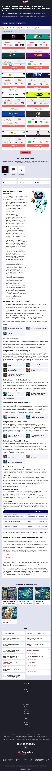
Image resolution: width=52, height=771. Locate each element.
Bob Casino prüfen (38, 127)
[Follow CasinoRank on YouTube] (27, 744)
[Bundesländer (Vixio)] (18, 760)
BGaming (26, 707)
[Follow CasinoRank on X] (24, 744)
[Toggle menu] (2, 1)
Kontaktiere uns (26, 724)
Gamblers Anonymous (10, 559)
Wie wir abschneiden (26, 726)
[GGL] (8, 760)
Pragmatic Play (25, 704)
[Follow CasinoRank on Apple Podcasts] (33, 744)
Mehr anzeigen (25, 152)
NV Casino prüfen (13, 50)
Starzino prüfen (38, 108)
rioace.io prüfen (38, 147)
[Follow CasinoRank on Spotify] (30, 744)
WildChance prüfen (13, 89)
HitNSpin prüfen (38, 69)
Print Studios (26, 711)
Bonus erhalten (13, 47)
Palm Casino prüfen (13, 69)
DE (25, 747)
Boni (26, 687)
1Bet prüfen (38, 50)
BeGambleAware (9, 557)
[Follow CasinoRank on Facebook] (18, 744)
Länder (25, 693)
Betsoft (26, 709)
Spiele (25, 689)
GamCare (8, 554)
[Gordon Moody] (39, 760)
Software (26, 691)
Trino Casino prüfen (38, 89)
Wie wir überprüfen (25, 729)
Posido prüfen (13, 127)
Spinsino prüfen (13, 108)
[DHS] (25, 760)
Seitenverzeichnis (26, 696)
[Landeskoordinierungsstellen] (31, 760)
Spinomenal (26, 713)
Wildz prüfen (13, 147)
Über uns (26, 722)
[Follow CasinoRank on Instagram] (21, 744)
